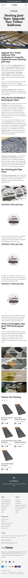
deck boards (9, 121)
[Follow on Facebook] (2, 562)
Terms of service (4, 573)
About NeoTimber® (6, 500)
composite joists (10, 72)
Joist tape (3, 103)
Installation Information (20, 507)
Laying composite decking (12, 67)
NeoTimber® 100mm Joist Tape (12, 283)
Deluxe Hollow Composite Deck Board (20, 441)
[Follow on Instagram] (6, 562)
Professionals (4, 516)
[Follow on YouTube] (10, 562)
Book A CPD (4, 528)
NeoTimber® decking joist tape (8, 89)
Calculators (17, 501)
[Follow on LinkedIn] (13, 562)
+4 (22, 446)
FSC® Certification (5, 503)
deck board (7, 241)
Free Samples (18, 503)
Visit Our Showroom (6, 501)
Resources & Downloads (20, 505)
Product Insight (14, 11)
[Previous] (1, 1)
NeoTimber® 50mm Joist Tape (12, 204)
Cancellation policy (19, 573)
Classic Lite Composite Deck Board (7, 418)
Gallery (3, 510)
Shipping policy (20, 572)
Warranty (17, 510)
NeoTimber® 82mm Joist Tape (12, 244)
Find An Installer (19, 508)
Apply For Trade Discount (5, 520)
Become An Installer (6, 525)
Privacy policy (4, 572)
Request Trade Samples (6, 523)
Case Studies (4, 507)
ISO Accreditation (5, 505)
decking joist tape (17, 65)
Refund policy (12, 573)
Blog (2, 512)
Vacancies (3, 508)
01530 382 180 (7, 540)
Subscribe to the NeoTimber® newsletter (10, 552)
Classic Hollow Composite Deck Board (20, 418)
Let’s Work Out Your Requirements (14, 1)
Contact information (12, 572)
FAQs (16, 512)
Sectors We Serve (5, 526)
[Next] (26, 1)
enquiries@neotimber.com (11, 543)
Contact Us (17, 500)
